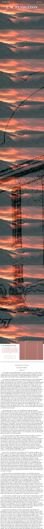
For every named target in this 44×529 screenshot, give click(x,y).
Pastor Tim (6, 2)
